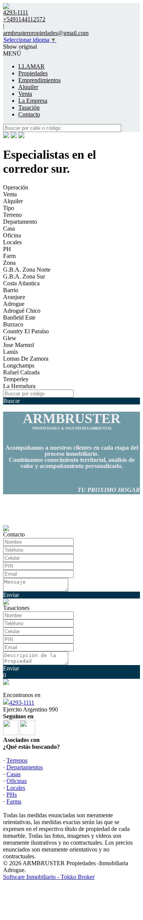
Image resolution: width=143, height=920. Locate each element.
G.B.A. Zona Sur (24, 276)
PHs (11, 794)
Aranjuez (14, 297)
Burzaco (13, 324)
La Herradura (19, 386)
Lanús (10, 352)
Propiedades (33, 73)
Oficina (12, 235)
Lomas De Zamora (25, 358)
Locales (12, 242)
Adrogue (13, 304)
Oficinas (16, 781)
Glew (9, 338)
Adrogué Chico (21, 310)
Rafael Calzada (21, 372)
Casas (13, 774)
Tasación (29, 107)
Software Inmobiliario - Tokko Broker (49, 877)
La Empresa (32, 100)
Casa (9, 228)
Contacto (29, 114)
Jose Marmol (18, 345)
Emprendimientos (39, 80)
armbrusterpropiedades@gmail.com (45, 33)
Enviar (11, 595)
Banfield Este (19, 317)
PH (7, 249)
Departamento (20, 221)
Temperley (16, 379)
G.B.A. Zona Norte (26, 269)
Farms (13, 801)
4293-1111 (21, 702)
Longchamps (18, 365)
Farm (9, 256)
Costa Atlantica (21, 283)
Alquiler (28, 87)
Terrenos (16, 760)
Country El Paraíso (26, 331)
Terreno (12, 215)
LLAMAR (31, 66)
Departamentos (24, 767)
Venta (25, 94)
